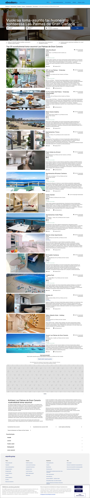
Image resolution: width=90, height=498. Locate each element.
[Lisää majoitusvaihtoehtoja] (70, 426)
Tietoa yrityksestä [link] (8, 462)
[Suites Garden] (45, 202)
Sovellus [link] (7, 479)
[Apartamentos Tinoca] (45, 140)
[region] (45, 491)
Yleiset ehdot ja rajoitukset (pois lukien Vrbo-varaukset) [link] (54, 472)
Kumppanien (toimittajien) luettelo (47, 494)
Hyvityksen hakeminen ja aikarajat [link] (73, 469)
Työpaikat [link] (7, 464)
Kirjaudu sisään (81, 2)
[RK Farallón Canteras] (45, 263)
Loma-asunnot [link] (13, 6)
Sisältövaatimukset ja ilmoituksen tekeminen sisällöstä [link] (54, 483)
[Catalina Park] (45, 283)
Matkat (74, 2)
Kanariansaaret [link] (29, 6)
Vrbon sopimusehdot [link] (50, 474)
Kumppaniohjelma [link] (8, 469)
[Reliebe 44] (45, 303)
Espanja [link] (23, 6)
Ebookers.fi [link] (7, 6)
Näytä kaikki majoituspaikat (45, 359)
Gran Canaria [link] (35, 6)
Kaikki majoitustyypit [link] (30, 473)
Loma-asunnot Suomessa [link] (30, 464)
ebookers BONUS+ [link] (8, 477)
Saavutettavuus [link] (49, 476)
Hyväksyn (78, 487)
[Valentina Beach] (45, 58)
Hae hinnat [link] (48, 97)
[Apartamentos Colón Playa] (45, 223)
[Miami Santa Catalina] (45, 120)
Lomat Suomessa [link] (29, 471)
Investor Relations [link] (8, 473)
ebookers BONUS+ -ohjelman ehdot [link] (53, 478)
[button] (45, 437)
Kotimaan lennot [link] (29, 469)
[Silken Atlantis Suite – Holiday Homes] (45, 323)
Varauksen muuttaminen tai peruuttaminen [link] (74, 464)
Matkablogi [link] (28, 475)
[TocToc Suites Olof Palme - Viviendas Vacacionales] (45, 100)
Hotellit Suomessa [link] (29, 462)
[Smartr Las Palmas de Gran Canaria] (45, 343)
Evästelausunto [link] (49, 469)
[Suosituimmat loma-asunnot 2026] (45, 426)
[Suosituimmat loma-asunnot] (19, 426)
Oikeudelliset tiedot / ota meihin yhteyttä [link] (53, 480)
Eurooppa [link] (19, 6)
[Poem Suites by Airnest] (45, 161)
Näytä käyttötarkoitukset (80, 495)
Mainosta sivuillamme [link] (9, 481)
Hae (77, 28)
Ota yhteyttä (68, 2)
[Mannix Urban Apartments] (45, 243)
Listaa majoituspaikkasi (58, 2)
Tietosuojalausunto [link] (49, 462)
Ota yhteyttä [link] (69, 462)
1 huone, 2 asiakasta (53, 28)
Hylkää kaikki (78, 490)
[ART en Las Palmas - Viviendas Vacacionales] (45, 79)
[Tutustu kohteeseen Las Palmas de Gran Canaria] (19, 430)
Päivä (10, 28)
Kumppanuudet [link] (8, 471)
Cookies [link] (47, 464)
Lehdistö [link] (7, 475)
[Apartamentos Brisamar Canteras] (45, 182)
